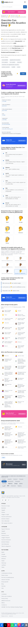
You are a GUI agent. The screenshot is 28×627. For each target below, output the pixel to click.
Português (17, 481)
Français (21, 479)
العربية (3, 485)
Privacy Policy (4, 598)
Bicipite (18, 311)
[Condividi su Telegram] (15, 625)
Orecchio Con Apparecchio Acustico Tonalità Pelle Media (7, 434)
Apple (2, 552)
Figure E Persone (5, 529)
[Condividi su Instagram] (19, 625)
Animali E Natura (5, 542)
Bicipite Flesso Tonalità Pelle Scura (20, 323)
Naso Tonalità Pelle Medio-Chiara (19, 328)
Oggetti (3, 510)
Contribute (3, 594)
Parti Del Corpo (4, 17)
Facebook (3, 556)
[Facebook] (2, 500)
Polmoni (18, 342)
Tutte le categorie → (6, 546)
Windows (3, 558)
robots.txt (11, 616)
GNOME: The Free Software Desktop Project (12, 607)
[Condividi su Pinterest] (8, 625)
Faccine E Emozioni (6, 539)
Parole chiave (4, 575)
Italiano (4, 481)
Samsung (3, 563)
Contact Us (4, 605)
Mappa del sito (4, 616)
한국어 (21, 483)
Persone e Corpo (5, 506)
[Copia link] (22, 625)
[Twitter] (5, 500)
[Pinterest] (8, 500)
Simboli (3, 512)
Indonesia (13, 485)
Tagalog (19, 485)
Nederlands (10, 481)
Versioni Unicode (5, 579)
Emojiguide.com (4, 15)
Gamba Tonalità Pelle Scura (7, 328)
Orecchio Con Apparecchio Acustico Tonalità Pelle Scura (20, 441)
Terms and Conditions (6, 596)
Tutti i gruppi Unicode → (6, 523)
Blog (2, 584)
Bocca (5, 346)
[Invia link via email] (26, 625)
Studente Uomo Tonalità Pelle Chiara (7, 360)
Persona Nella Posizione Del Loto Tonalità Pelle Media (6, 368)
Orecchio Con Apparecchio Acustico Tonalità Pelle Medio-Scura (7, 442)
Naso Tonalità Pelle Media (6, 311)
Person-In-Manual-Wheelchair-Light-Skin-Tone (7, 380)
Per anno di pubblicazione (7, 577)
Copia (23, 73)
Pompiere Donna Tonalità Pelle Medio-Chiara (20, 373)
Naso (4, 315)
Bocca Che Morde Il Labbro (20, 315)
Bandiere (3, 508)
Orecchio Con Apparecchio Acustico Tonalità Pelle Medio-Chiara (20, 434)
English (4, 479)
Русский (4, 483)
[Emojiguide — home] (7, 2)
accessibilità (5, 60)
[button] (14, 101)
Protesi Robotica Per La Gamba (7, 342)
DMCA (2, 602)
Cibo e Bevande (5, 521)
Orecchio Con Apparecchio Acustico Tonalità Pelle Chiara (7, 428)
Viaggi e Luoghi (5, 514)
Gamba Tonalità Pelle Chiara (20, 319)
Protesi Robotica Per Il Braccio (20, 338)
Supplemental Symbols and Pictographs (11, 133)
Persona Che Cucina (19, 402)
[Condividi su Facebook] (1, 625)
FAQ (2, 588)
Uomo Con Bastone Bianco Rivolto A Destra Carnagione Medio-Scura (20, 361)
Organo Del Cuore (6, 338)
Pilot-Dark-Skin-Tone (7, 385)
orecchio (19, 62)
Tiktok (2, 567)
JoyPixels (3, 565)
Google (3, 554)
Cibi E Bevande (5, 544)
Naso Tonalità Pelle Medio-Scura (19, 346)
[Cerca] (25, 6)
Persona (5, 356)
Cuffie (4, 447)
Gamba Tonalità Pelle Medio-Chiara (20, 333)
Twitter (2, 560)
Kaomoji (3, 586)
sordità (13, 67)
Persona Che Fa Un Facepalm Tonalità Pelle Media (7, 397)
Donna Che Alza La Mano (7, 391)
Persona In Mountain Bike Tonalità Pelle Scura (20, 386)
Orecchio (5, 323)
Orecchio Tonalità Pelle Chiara (7, 319)
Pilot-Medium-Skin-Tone (19, 379)
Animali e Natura (5, 518)
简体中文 (10, 483)
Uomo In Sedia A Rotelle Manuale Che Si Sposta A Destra (7, 374)
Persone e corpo (14, 15)
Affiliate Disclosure (5, 600)
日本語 (15, 483)
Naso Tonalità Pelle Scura (6, 333)
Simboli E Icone (5, 535)
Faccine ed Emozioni (6, 516)
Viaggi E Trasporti (5, 537)
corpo (3, 457)
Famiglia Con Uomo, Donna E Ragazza (20, 396)
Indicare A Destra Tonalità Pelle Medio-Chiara (20, 391)
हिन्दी (8, 485)
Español (9, 479)
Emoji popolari (4, 581)
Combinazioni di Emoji (6, 573)
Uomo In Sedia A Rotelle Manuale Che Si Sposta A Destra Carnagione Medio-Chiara (7, 404)
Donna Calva (19, 356)
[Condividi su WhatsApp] (12, 625)
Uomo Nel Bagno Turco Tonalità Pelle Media (20, 367)
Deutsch (15, 479)
